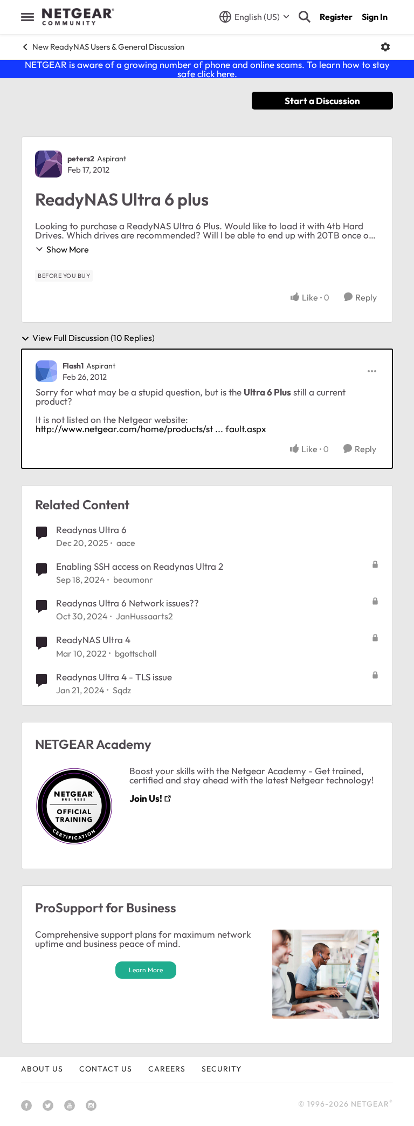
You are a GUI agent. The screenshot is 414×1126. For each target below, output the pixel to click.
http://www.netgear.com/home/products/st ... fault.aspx (151, 428)
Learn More (146, 970)
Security (222, 1069)
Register (336, 16)
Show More (67, 249)
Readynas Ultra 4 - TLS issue (114, 677)
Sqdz (122, 690)
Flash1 (73, 366)
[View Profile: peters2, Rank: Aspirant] (48, 164)
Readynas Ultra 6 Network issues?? (127, 603)
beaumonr (133, 579)
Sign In (375, 16)
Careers (166, 1069)
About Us (42, 1069)
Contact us (105, 1069)
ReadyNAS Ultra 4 (93, 639)
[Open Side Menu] (27, 17)
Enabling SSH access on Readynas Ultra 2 (139, 566)
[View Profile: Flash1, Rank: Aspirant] (46, 371)
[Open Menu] (385, 46)
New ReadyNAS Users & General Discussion (108, 47)
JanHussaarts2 (144, 616)
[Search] (304, 16)
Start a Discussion (322, 100)
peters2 (80, 158)
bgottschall (136, 653)
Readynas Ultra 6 (91, 529)
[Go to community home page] (78, 16)
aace (125, 542)
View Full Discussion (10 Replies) (93, 338)
